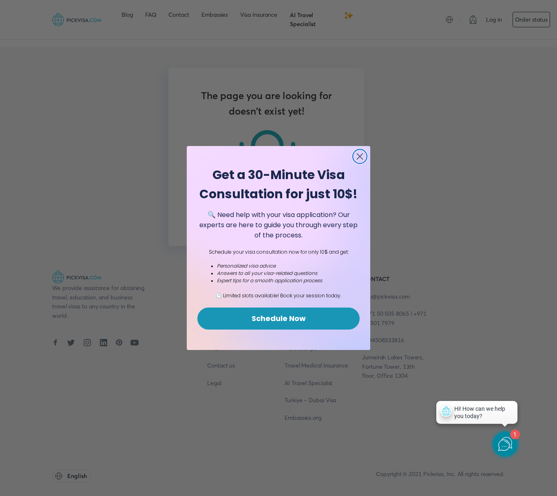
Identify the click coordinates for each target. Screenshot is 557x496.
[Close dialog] (360, 156)
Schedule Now (279, 318)
